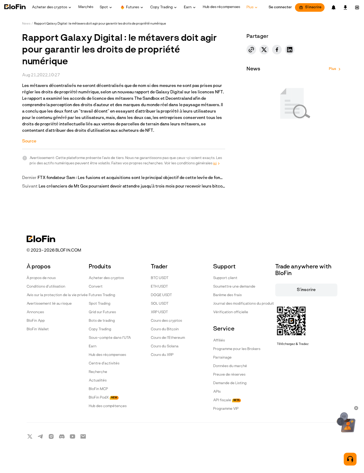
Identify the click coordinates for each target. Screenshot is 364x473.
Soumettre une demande (234, 287)
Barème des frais (227, 295)
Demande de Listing (229, 383)
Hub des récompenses (107, 355)
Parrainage (222, 358)
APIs (217, 392)
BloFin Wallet (38, 329)
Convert (96, 287)
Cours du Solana (165, 346)
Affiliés (219, 341)
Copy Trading (100, 329)
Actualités (98, 381)
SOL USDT (159, 304)
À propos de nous (41, 278)
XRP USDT (159, 312)
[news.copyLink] (251, 49)
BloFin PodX (103, 398)
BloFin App (36, 321)
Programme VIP (225, 409)
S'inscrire (313, 7)
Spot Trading (99, 304)
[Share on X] (264, 49)
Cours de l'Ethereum (168, 338)
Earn (92, 346)
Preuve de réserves (229, 375)
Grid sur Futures (102, 312)
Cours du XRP (162, 355)
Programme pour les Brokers (236, 349)
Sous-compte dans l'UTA (110, 338)
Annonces (35, 312)
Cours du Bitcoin (165, 329)
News (26, 23)
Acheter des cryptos (106, 278)
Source (29, 141)
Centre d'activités (104, 363)
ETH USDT (159, 287)
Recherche (98, 372)
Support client (225, 278)
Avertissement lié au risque (49, 304)
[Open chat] (350, 459)
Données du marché (230, 366)
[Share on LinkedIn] (289, 49)
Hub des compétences (108, 406)
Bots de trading (102, 321)
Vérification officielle (230, 312)
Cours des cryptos (166, 321)
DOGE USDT (161, 295)
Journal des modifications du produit (243, 304)
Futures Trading (102, 295)
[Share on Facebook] (277, 49)
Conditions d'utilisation (46, 287)
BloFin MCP (98, 389)
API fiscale (226, 400)
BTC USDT (159, 278)
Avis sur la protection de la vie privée (57, 295)
